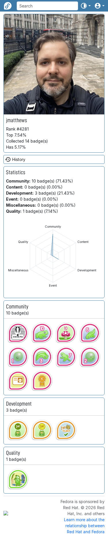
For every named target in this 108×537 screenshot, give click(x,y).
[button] (85, 5)
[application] (53, 256)
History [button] (18, 159)
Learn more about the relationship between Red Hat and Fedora (84, 525)
